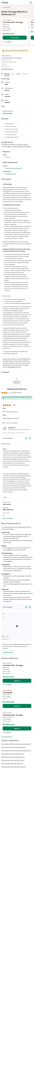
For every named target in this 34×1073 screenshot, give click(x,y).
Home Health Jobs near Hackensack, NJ (12, 754)
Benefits (18, 74)
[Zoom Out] (3, 616)
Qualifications (26, 74)
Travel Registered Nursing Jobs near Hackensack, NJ (16, 750)
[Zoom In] (3, 614)
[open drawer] (31, 2)
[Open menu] (2, 74)
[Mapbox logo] (5, 639)
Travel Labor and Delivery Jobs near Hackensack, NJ (16, 744)
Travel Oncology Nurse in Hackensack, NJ (15, 527)
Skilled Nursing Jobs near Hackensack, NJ (13, 757)
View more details (8, 518)
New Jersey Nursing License (14, 168)
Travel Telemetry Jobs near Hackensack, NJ (13, 747)
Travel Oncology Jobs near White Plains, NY (13, 767)
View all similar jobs (6, 737)
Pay (13, 74)
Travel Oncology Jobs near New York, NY (12, 760)
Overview (7, 74)
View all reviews (5, 443)
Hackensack (6, 7)
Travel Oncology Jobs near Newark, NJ (12, 763)
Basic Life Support (11, 174)
